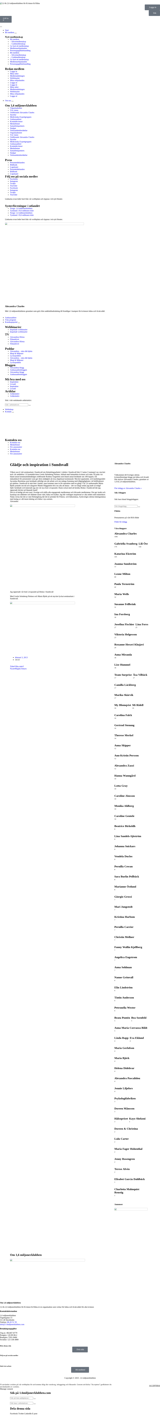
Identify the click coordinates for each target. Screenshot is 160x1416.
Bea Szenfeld (138, 1017)
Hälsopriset (121, 1118)
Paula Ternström (124, 584)
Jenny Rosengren (124, 1158)
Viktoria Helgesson (125, 634)
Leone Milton (122, 573)
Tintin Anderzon (124, 997)
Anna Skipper (122, 745)
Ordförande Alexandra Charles (22, 112)
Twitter (13, 183)
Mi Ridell (137, 705)
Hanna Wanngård (125, 775)
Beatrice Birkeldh (124, 826)
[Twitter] (17, 1359)
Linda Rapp (121, 1037)
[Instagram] (10, 1359)
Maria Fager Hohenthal (128, 1148)
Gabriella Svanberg (125, 543)
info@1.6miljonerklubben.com (12, 1324)
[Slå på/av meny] (1, 26)
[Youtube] (23, 1359)
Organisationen (16, 108)
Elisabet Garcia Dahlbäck (129, 1179)
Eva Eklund (137, 1037)
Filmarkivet (14, 339)
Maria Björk (121, 1058)
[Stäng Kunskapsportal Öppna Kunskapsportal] (19, 322)
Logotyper (14, 167)
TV (7, 334)
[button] (14, 1414)
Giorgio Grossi (123, 896)
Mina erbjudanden (17, 80)
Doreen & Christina (126, 1128)
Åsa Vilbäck (140, 674)
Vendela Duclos (123, 856)
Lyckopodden (15, 356)
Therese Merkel (123, 735)
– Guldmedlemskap (17, 44)
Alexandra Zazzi (124, 765)
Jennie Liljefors (123, 1088)
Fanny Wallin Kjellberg (128, 947)
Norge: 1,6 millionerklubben (21, 208)
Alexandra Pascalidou (127, 1078)
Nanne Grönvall (123, 977)
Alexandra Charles (14, 306)
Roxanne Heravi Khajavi (129, 644)
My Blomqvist (122, 705)
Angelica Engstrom (125, 957)
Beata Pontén (122, 1017)
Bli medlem (14, 39)
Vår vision (14, 110)
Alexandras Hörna (17, 337)
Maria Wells (121, 594)
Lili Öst (143, 543)
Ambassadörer (15, 119)
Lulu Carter (121, 1138)
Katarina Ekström (125, 553)
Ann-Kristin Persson (126, 755)
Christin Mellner (124, 937)
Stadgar (13, 128)
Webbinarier (15, 78)
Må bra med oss (15, 379)
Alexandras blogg (17, 368)
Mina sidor (14, 74)
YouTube (13, 186)
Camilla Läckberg (125, 684)
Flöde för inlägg (120, 522)
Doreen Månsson (124, 1108)
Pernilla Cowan (123, 866)
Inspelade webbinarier (18, 330)
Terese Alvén (122, 1169)
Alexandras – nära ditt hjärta (21, 351)
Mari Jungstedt (123, 906)
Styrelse (13, 115)
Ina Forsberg (122, 614)
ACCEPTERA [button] (154, 1386)
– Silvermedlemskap (18, 41)
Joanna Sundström (125, 563)
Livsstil (13, 384)
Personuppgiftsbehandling (20, 50)
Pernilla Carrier (124, 926)
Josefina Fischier (124, 624)
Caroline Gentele (124, 816)
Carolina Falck (123, 715)
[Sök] (30, 405)
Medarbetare (15, 124)
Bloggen (10, 365)
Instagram (14, 181)
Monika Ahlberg (124, 805)
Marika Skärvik (123, 694)
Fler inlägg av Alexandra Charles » (128, 488)
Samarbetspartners (17, 126)
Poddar (9, 348)
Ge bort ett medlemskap (19, 46)
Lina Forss (142, 624)
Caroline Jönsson (124, 795)
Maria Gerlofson (124, 1048)
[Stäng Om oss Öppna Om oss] (13, 101)
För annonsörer (16, 447)
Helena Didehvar (124, 1068)
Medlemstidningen (17, 76)
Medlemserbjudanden (18, 48)
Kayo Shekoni (137, 1118)
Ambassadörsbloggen (18, 370)
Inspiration (14, 382)
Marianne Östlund (125, 886)
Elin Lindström (123, 987)
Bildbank (13, 165)
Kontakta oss (15, 442)
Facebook (14, 179)
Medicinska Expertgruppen (20, 117)
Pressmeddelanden (17, 163)
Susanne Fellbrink (125, 604)
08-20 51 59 (12, 1322)
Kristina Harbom (124, 916)
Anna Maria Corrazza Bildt (130, 1027)
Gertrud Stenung (124, 725)
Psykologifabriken (125, 1098)
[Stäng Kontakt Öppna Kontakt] (13, 412)
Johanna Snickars (124, 846)
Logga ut (13, 83)
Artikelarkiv (15, 394)
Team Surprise (123, 674)
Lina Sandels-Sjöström (127, 836)
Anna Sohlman (123, 967)
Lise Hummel (122, 664)
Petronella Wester (125, 1007)
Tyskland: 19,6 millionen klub (22, 211)
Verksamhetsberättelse (18, 130)
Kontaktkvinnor (16, 121)
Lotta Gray (121, 785)
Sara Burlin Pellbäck (126, 876)
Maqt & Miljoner (16, 353)
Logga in (13, 71)
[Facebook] (3, 1359)
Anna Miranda (123, 654)
